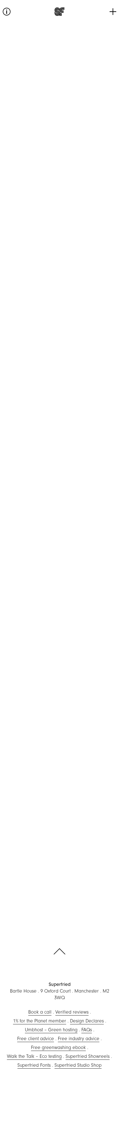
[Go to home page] (59, 12)
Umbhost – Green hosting (51, 1030)
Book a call (39, 1012)
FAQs (86, 1030)
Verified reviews (72, 1012)
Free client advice (35, 1039)
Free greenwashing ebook (58, 1047)
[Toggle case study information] (7, 11)
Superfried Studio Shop (78, 1065)
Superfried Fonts (34, 1065)
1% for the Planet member (39, 1021)
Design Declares (87, 1021)
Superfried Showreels (88, 1056)
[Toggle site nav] (113, 11)
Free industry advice (78, 1039)
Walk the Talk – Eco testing (34, 1056)
